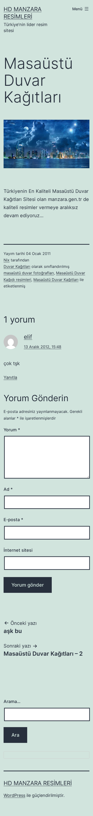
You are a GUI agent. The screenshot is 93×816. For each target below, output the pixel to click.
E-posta (13, 519)
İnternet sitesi (18, 550)
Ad (8, 489)
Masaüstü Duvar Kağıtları (55, 279)
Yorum (12, 429)
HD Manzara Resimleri (38, 783)
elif (28, 336)
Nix (7, 260)
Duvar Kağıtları (17, 266)
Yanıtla (10, 377)
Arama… (12, 701)
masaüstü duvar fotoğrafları (29, 272)
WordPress (14, 795)
